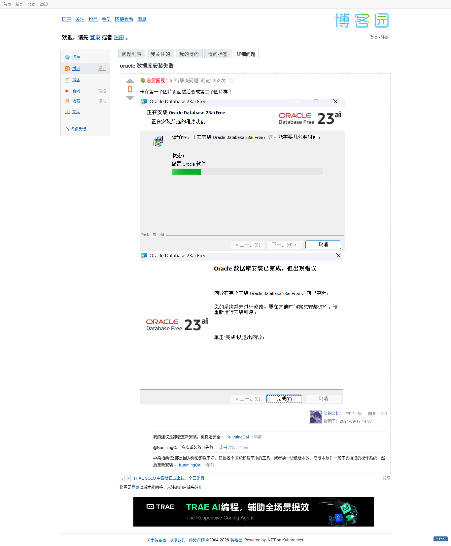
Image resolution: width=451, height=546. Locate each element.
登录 (95, 37)
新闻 (19, 4)
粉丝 (93, 19)
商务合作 (197, 539)
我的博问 (189, 53)
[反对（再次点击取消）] (130, 98)
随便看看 (124, 19)
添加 (102, 101)
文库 (76, 111)
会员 (32, 4)
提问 (102, 68)
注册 (119, 37)
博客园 (237, 539)
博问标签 (218, 53)
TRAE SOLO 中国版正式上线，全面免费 (168, 478)
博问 (76, 68)
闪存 (76, 57)
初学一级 (354, 413)
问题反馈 (78, 129)
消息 (142, 19)
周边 (44, 4)
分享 (387, 478)
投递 (102, 90)
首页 (7, 4)
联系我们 (178, 539)
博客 (76, 79)
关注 (80, 19)
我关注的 (160, 53)
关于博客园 (156, 539)
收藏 (76, 101)
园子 (66, 19)
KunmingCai (237, 436)
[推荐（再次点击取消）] (130, 81)
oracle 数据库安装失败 (147, 65)
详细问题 (246, 53)
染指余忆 (332, 413)
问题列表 (132, 53)
